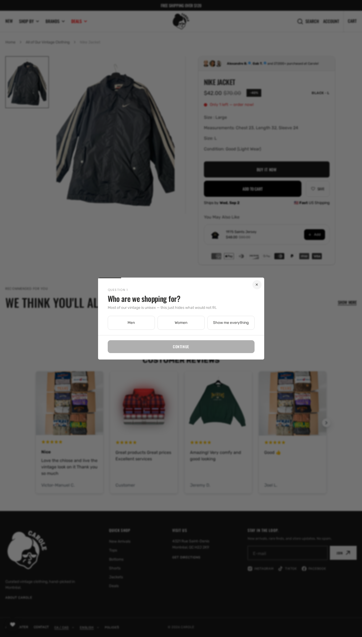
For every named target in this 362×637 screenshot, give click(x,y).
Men (131, 322)
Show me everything (231, 322)
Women (181, 322)
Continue (181, 346)
